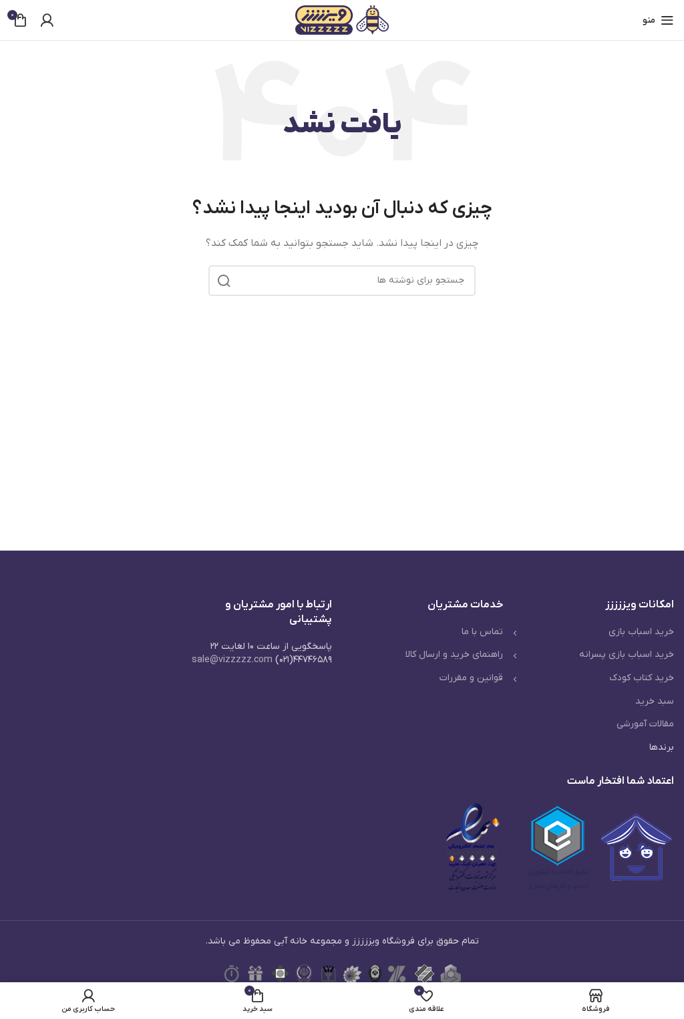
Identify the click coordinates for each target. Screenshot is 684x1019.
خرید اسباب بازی (641, 631)
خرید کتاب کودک (641, 678)
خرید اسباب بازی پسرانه (626, 654)
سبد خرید (654, 701)
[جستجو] (223, 280)
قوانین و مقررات (471, 678)
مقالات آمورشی (645, 724)
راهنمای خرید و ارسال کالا (454, 654)
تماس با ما (482, 631)
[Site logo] (342, 19)
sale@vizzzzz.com (232, 659)
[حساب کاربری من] (46, 20)
